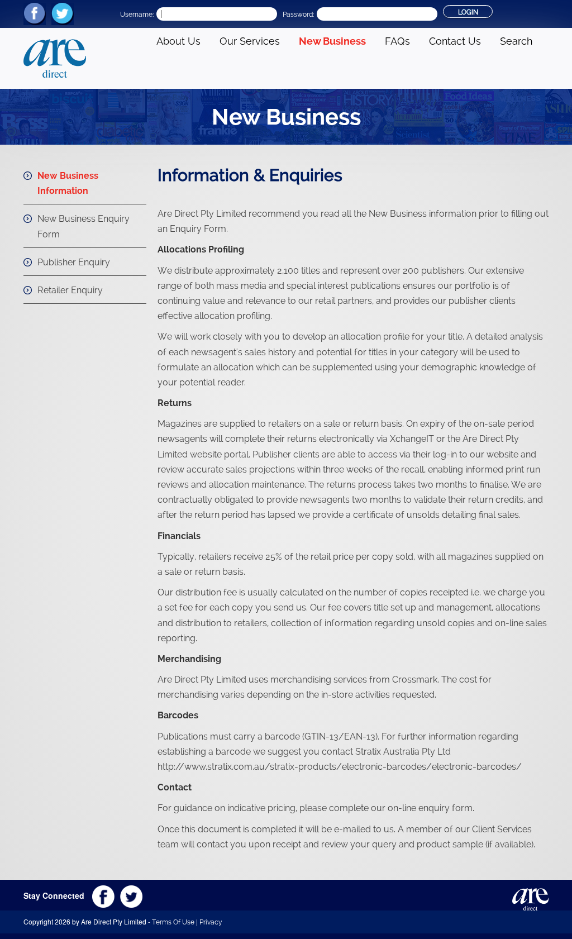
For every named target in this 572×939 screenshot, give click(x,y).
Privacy (210, 922)
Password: (298, 14)
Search (516, 41)
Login (468, 12)
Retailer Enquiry (70, 290)
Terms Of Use (173, 922)
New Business (332, 41)
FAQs (397, 41)
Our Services (250, 41)
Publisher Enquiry (73, 262)
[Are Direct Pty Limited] (54, 57)
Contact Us (455, 41)
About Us (178, 41)
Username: (137, 14)
